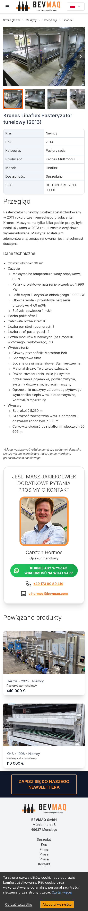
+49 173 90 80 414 (48, 584)
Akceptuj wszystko (57, 904)
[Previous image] (7, 56)
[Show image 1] (13, 99)
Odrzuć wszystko (18, 904)
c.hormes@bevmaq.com (48, 594)
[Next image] (81, 56)
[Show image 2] (35, 99)
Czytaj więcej (62, 892)
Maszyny (31, 20)
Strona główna (11, 20)
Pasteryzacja (50, 20)
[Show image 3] (57, 99)
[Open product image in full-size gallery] (44, 56)
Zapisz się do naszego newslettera (44, 784)
